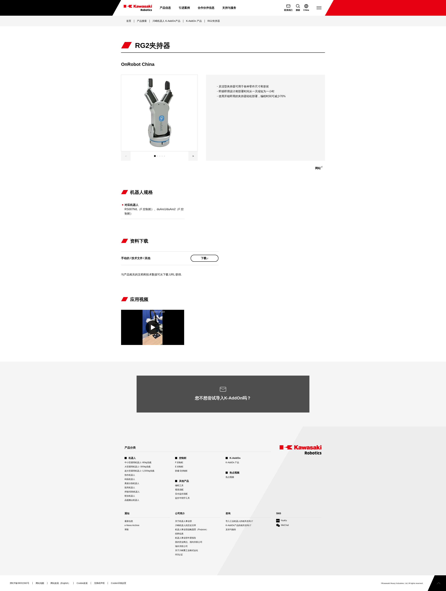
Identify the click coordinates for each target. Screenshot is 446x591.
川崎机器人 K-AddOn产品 (166, 21)
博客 (127, 529)
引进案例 (184, 7)
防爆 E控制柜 (181, 471)
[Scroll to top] (437, 583)
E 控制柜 (179, 466)
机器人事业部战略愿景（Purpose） (191, 529)
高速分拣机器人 (132, 483)
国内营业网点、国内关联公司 (188, 542)
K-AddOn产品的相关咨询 (237, 525)
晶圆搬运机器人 (132, 500)
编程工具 (179, 485)
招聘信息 (179, 533)
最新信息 (129, 521)
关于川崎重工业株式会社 (186, 550)
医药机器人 (130, 487)
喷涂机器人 (130, 496)
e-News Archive (132, 525)
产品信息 (165, 7)
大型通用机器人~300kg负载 (138, 466)
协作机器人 (130, 475)
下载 (208, 259)
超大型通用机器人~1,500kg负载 (139, 471)
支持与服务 (231, 529)
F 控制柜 (179, 462)
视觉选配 (179, 489)
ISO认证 (179, 554)
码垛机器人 (130, 479)
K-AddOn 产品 (194, 21)
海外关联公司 (181, 546)
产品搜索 (142, 21)
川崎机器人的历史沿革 (185, 525)
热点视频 (230, 477)
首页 (128, 21)
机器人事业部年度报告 (185, 538)
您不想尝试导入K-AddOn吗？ (223, 398)
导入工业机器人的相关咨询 (238, 521)
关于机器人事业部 (183, 521)
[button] (193, 156)
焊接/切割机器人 (132, 492)
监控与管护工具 (182, 498)
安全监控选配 (181, 494)
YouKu (281, 520)
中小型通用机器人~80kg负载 (138, 462)
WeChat (282, 525)
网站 (319, 169)
